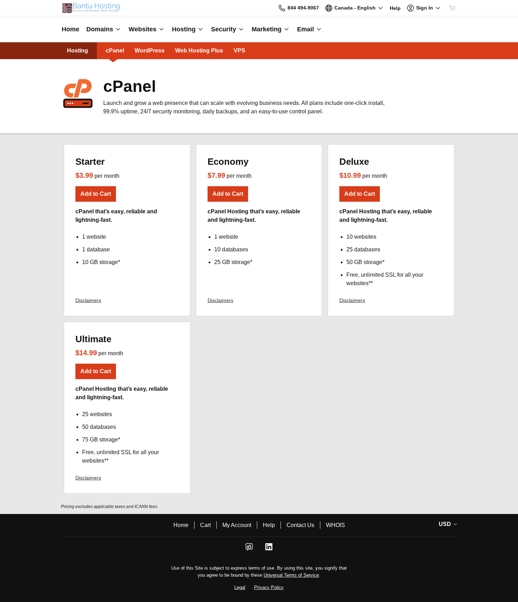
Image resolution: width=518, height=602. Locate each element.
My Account (236, 525)
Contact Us (300, 525)
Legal (239, 587)
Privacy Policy (269, 587)
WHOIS (335, 525)
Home (181, 525)
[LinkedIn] (269, 549)
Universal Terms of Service (291, 575)
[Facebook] (249, 549)
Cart (205, 525)
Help (269, 525)
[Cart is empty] (452, 8)
